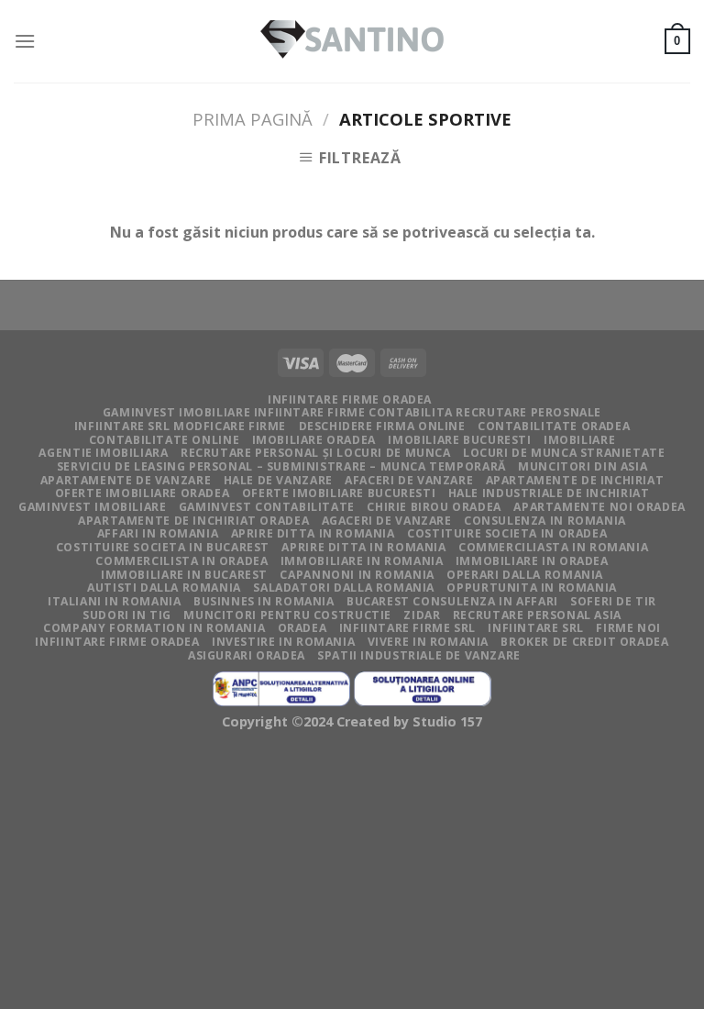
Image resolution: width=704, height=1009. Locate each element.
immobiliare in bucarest (184, 574)
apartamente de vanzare (125, 480)
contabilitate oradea (554, 426)
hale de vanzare (278, 480)
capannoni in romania (357, 574)
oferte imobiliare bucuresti (339, 493)
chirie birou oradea (434, 507)
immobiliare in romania (361, 561)
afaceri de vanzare (409, 480)
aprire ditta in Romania (313, 533)
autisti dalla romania (164, 587)
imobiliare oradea (314, 440)
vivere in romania (428, 641)
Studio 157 (447, 721)
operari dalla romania (524, 574)
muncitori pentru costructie (287, 615)
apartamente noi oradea (599, 507)
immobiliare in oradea (532, 561)
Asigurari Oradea (246, 655)
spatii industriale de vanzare (419, 655)
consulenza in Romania (545, 520)
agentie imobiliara (103, 452)
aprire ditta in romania (363, 547)
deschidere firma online (382, 426)
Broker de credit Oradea (584, 641)
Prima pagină (252, 118)
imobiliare (579, 440)
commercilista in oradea (181, 561)
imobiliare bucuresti (459, 440)
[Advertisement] (352, 874)
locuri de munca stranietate (564, 452)
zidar (421, 615)
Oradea (302, 628)
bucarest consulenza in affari (452, 601)
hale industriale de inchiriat (549, 493)
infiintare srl (536, 628)
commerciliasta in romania (553, 547)
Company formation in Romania (154, 628)
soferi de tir (613, 601)
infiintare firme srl (407, 628)
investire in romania (283, 641)
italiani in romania (115, 601)
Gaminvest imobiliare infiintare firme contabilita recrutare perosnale (352, 412)
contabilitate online (164, 440)
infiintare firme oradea (350, 399)
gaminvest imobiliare (92, 507)
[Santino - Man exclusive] (352, 41)
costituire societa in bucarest (163, 547)
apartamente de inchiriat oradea (193, 520)
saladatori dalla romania (343, 587)
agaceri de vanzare (387, 520)
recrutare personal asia (537, 615)
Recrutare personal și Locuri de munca (316, 452)
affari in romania (157, 533)
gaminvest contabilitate (267, 507)
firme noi (628, 628)
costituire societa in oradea (507, 533)
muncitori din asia (582, 466)
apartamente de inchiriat (575, 480)
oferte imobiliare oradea (142, 493)
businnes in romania (264, 601)
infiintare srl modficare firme (180, 426)
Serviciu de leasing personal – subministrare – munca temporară (281, 466)
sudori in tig (126, 615)
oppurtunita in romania (531, 587)
